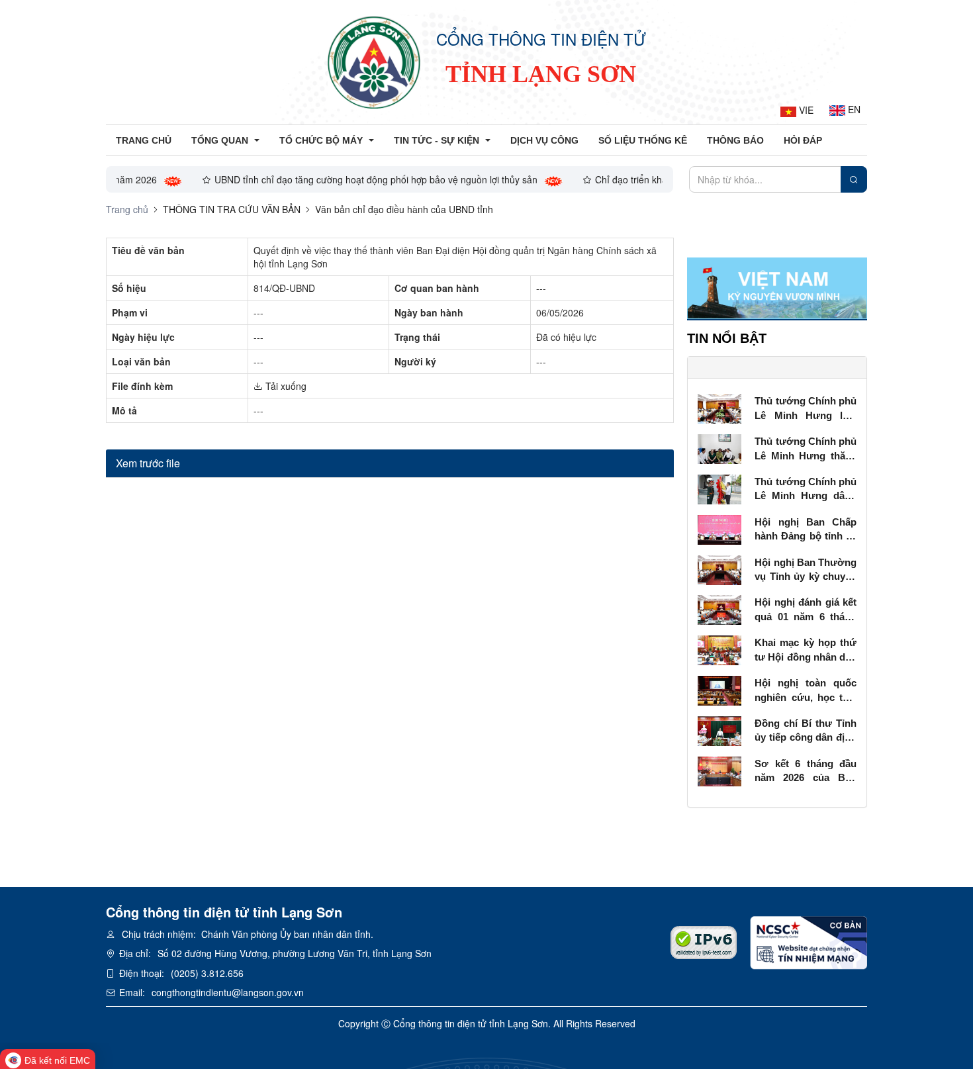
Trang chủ (127, 209)
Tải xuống (284, 386)
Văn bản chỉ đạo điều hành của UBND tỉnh (404, 209)
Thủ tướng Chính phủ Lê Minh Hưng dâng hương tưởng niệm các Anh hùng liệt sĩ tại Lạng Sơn (806, 489)
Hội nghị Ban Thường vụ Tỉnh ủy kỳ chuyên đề (806, 570)
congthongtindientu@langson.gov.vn (228, 992)
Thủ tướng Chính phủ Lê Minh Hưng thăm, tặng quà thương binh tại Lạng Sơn (806, 449)
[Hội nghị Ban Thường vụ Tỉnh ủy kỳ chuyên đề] (720, 568)
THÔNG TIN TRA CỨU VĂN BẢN (232, 209)
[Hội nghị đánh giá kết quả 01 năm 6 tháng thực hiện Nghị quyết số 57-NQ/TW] (720, 609)
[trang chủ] (374, 62)
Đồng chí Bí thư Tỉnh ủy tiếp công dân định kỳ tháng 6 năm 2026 (806, 731)
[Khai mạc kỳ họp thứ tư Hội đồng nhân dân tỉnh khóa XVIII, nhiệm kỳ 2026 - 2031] (720, 648)
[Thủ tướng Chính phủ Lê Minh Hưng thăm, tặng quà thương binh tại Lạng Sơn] (720, 447)
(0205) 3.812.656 (207, 973)
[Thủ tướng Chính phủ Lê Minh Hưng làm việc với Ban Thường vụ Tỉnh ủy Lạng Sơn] (720, 407)
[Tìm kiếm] (854, 179)
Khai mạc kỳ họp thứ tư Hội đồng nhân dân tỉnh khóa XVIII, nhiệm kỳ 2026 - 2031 (806, 650)
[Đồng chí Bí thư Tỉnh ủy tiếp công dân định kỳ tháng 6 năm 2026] (720, 729)
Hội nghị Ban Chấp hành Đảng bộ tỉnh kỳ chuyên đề (806, 529)
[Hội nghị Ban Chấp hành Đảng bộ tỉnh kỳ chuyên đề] (720, 528)
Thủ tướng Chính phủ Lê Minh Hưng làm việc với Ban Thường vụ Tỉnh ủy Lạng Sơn (806, 408)
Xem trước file (148, 463)
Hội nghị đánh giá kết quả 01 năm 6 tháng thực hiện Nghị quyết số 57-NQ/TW (806, 610)
